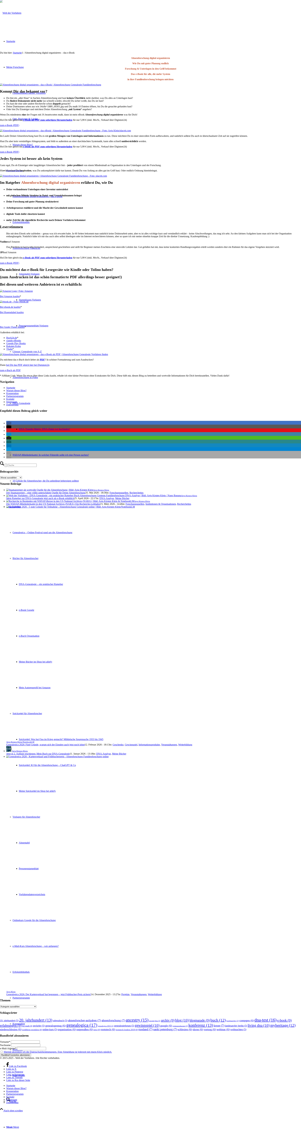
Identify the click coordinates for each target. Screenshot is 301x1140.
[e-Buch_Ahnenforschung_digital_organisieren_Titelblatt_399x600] (50, 84)
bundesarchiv (232, 1021)
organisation (67, 1029)
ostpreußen (84, 1029)
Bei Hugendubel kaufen (12, 312)
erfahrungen (10, 1025)
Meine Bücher (122, 498)
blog (182, 1020)
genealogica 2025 (106, 1026)
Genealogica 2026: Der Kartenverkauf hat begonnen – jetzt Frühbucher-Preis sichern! (48, 994)
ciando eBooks (13, 340)
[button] (8, 423)
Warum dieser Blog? (16, 390)
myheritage (283, 1025)
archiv (167, 1020)
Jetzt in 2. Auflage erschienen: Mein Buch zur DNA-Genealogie (38, 753)
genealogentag (55, 1025)
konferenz (200, 1025)
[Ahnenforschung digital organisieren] (65, 130)
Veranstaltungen (169, 744)
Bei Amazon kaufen (10, 296)
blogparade (200, 1020)
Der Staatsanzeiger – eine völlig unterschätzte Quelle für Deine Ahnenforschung (45, 492)
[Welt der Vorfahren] (10, 13)
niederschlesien (10, 1029)
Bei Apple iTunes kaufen (12, 327)
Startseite (10, 387)
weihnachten (238, 1029)
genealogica (81, 1025)
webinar (223, 1029)
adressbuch (60, 1020)
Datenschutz (12, 404)
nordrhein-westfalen (32, 1029)
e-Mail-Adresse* (8, 1048)
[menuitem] (153, 1127)
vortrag (210, 1029)
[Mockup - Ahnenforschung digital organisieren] (54, 354)
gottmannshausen (180, 1026)
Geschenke (118, 744)
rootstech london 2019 (127, 1029)
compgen (246, 1020)
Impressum (11, 401)
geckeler (39, 1025)
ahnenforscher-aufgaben (84, 1020)
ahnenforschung (113, 1020)
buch (218, 1020)
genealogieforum (124, 1025)
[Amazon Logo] (16, 291)
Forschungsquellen (119, 492)
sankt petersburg (165, 1029)
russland (145, 1029)
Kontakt (10, 399)
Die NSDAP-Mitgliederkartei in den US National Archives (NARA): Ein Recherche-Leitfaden (53, 504)
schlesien (185, 1029)
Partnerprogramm (15, 396)
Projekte (125, 994)
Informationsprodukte (149, 744)
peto (96, 1029)
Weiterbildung (185, 744)
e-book (284, 1020)
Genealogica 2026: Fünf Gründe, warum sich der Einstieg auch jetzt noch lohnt (45, 744)
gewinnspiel (147, 1025)
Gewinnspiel (131, 744)
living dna (259, 1025)
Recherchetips (136, 492)
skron (198, 1029)
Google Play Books (16, 343)
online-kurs (49, 1029)
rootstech (108, 1029)
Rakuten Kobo (13, 346)
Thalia (9, 349)
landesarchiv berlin (236, 1025)
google (166, 1025)
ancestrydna (154, 1021)
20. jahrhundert (35, 1020)
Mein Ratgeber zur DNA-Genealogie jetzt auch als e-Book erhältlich (40, 498)
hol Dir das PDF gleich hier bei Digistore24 (27, 365)
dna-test (265, 1019)
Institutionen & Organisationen (160, 504)
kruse (219, 1025)
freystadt (27, 1026)
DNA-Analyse (106, 498)
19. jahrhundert (9, 1020)
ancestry (137, 1019)
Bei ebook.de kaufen (10, 307)
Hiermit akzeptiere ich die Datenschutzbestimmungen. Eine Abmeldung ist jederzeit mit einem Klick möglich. (58, 1052)
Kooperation (12, 393)
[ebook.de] (14, 301)
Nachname (5, 1045)
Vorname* (5, 1042)
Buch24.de (11, 337)
